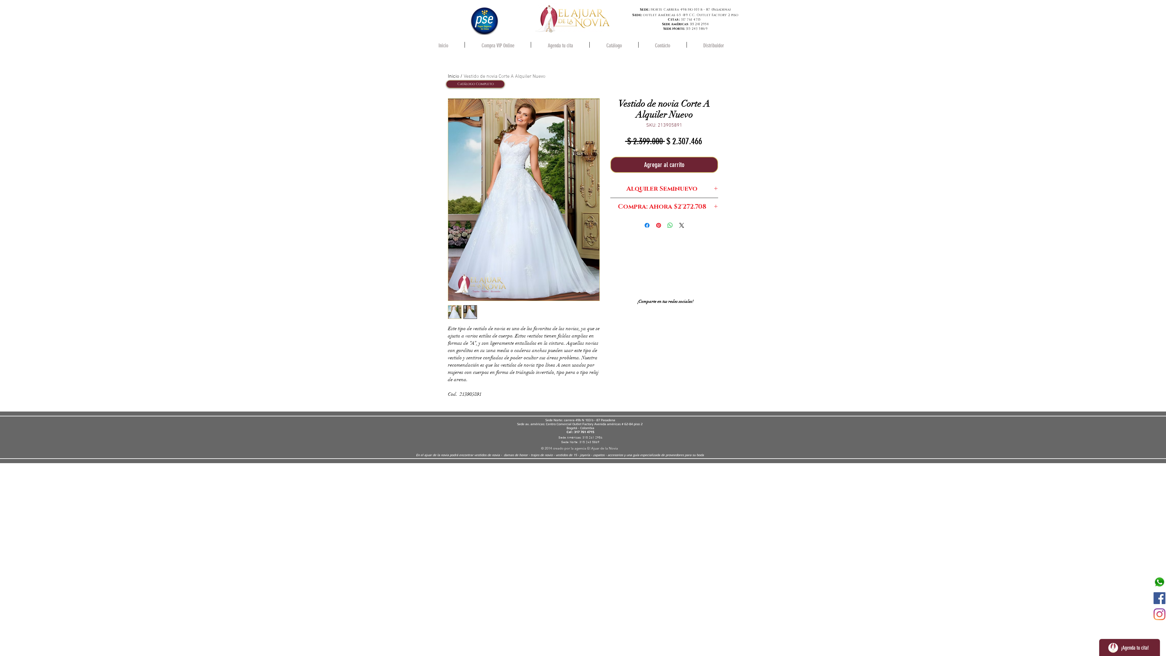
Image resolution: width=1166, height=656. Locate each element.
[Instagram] (1159, 614)
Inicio (453, 76)
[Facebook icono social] (1159, 598)
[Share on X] (681, 225)
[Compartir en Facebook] (647, 225)
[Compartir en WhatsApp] (670, 225)
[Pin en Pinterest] (658, 225)
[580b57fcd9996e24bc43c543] (1159, 582)
